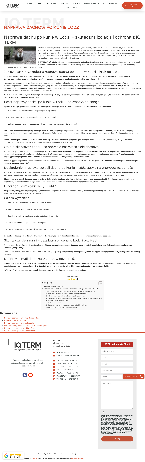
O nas (38, 3)
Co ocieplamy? (51, 3)
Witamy (29, 3)
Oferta (75, 3)
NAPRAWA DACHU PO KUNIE (94, 3)
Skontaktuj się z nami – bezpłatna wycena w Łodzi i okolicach (67, 305)
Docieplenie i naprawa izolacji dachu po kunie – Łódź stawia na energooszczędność (75, 298)
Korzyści (64, 3)
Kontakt (76, 8)
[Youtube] (30, 375)
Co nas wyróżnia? (55, 303)
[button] (13, 455)
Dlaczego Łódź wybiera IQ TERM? (58, 300)
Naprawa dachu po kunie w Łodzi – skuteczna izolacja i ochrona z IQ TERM (71, 289)
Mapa (35, 458)
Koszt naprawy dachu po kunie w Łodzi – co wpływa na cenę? (67, 293)
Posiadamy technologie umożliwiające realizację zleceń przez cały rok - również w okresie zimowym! (28, 363)
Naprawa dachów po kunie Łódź (55, 286)
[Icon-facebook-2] (25, 375)
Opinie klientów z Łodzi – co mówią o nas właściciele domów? (67, 296)
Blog (67, 8)
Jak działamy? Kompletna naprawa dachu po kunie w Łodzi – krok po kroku (71, 291)
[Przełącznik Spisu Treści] (99, 283)
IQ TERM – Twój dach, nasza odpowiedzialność (62, 307)
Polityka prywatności (77, 458)
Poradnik (113, 3)
